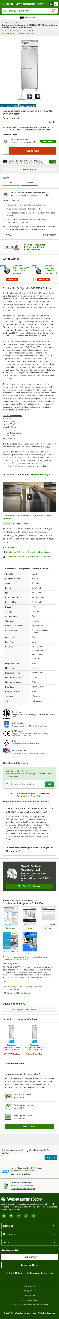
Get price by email (11, 118)
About (6, 524)
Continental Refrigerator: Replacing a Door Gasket (28, 552)
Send (51, 122)
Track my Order (30, 1265)
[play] (29, 497)
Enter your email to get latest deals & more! (25, 1151)
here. (48, 447)
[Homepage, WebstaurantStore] (29, 3)
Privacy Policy (36, 796)
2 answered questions (25, 33)
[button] (21, 96)
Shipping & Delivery (41, 1273)
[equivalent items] (24, 1003)
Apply (53, 162)
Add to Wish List (29, 169)
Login (6, 110)
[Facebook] (18, 1215)
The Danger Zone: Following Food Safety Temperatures (25, 987)
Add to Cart (12, 280)
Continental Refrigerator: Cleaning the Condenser (28, 557)
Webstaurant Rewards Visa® (24, 163)
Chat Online (16, 1273)
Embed (25, 524)
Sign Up (51, 1157)
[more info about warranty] (34, 142)
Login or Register (29, 1127)
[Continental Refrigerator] (12, 247)
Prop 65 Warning (39, 474)
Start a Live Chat (9, 127)
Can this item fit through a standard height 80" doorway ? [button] (27, 849)
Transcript (16, 524)
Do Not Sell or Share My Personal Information (29, 1305)
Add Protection (48, 141)
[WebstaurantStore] (29, 1199)
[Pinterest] (33, 1215)
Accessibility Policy (29, 1300)
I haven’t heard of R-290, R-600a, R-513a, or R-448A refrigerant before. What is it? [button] (27, 810)
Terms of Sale (30, 1286)
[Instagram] (3, 1215)
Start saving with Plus (20, 1174)
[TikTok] (26, 1215)
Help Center (30, 1256)
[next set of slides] (56, 273)
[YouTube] (11, 1215)
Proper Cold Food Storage (26, 993)
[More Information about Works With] (18, 259)
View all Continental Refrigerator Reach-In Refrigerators (34, 247)
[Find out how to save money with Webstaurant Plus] (2, 266)
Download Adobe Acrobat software (16, 959)
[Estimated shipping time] (47, 195)
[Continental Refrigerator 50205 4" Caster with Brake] (16, 273)
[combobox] (29, 11)
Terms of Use (22, 796)
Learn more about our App (23, 1188)
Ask (49, 784)
